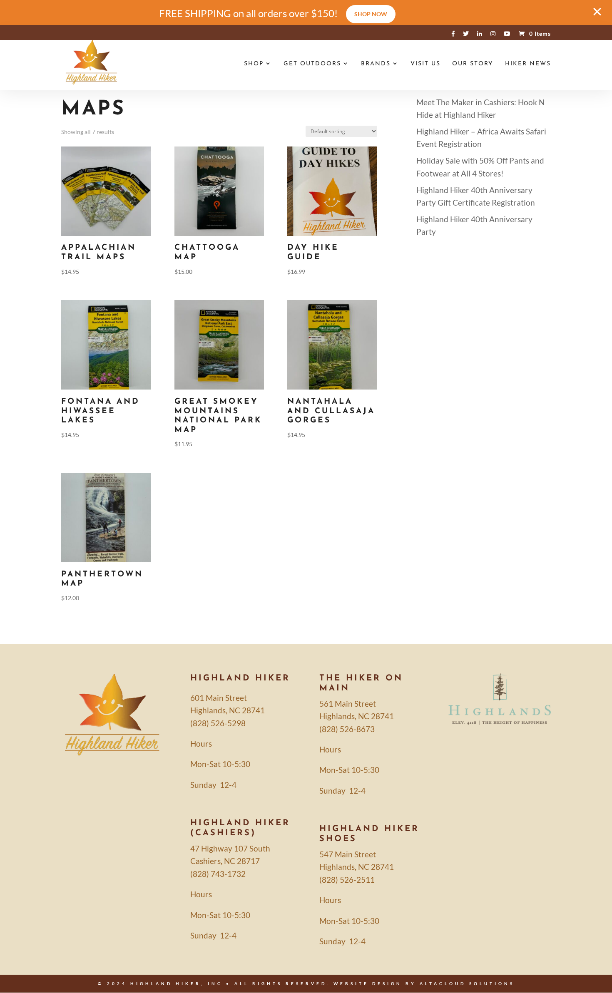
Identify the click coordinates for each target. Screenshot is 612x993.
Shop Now (370, 13)
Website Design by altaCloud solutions (424, 983)
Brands (376, 64)
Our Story (472, 64)
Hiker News (528, 64)
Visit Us (425, 64)
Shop (254, 64)
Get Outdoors (312, 64)
